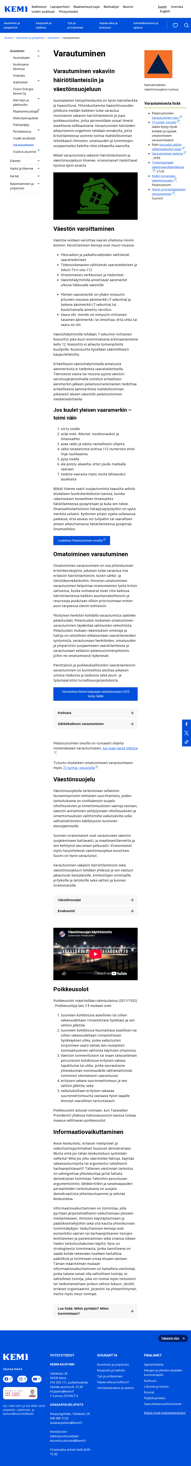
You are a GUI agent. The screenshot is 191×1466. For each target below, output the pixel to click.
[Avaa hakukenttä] (186, 25)
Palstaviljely (21, 125)
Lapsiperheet (60, 7)
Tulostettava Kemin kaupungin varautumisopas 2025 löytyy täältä (95, 694)
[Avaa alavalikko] (38, 50)
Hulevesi (19, 76)
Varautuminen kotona (167, 153)
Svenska (177, 7)
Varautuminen (23, 145)
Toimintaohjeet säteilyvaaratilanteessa (168, 164)
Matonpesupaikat (25, 118)
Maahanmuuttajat (86, 7)
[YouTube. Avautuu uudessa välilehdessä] (37, 1379)
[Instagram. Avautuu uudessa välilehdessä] (22, 1379)
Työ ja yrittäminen (75, 25)
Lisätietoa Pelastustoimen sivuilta (80, 540)
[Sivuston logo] (16, 9)
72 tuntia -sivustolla (79, 767)
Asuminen (54, 38)
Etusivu (8, 38)
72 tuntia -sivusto (164, 122)
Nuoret (128, 7)
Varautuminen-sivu (165, 118)
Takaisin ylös (170, 1338)
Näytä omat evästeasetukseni (165, 1413)
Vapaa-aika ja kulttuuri (108, 25)
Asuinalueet (21, 58)
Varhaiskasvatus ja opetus (145, 25)
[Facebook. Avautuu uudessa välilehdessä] (8, 1379)
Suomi (162, 7)
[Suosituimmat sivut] (175, 25)
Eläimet (15, 161)
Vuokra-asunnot (24, 152)
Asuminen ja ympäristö (12, 25)
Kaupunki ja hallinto (43, 25)
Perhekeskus (22, 131)
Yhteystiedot (68, 12)
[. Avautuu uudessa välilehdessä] (186, 724)
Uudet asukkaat (43, 12)
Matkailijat (111, 7)
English (165, 11)
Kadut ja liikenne (21, 168)
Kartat (14, 176)
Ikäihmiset (39, 7)
